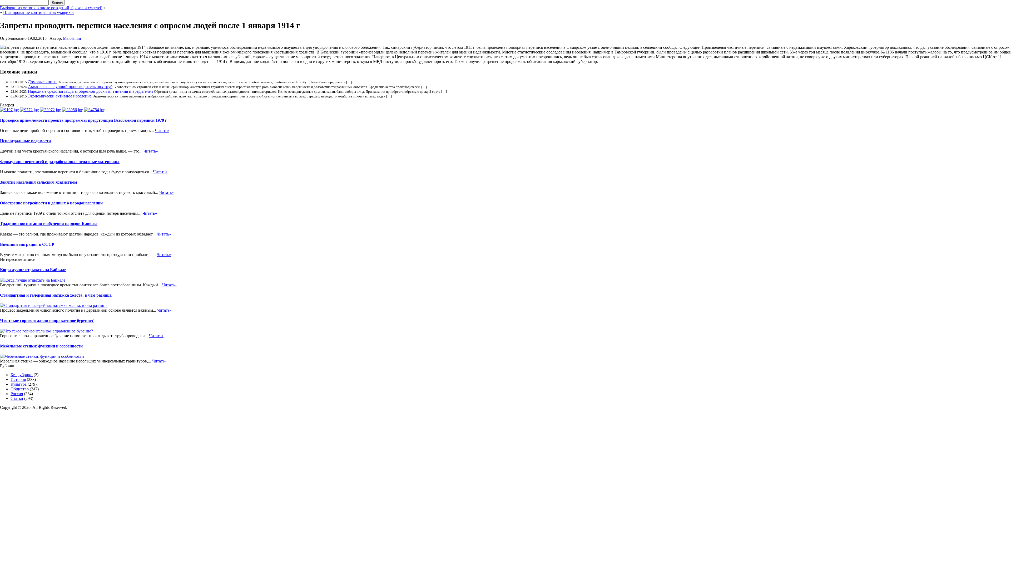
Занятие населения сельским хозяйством (38, 182)
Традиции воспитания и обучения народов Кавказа (48, 223)
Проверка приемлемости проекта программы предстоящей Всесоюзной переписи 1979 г (83, 120)
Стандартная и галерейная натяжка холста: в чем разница (56, 295)
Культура (19, 384)
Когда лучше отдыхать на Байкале (33, 269)
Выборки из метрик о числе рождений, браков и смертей (51, 8)
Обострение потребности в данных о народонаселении (51, 203)
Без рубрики (22, 374)
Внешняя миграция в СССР (27, 244)
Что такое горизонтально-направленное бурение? (47, 320)
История (18, 379)
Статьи (17, 398)
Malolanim (72, 38)
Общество (20, 389)
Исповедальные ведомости (25, 141)
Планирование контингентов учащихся (38, 12)
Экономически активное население (60, 96)
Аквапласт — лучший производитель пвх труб (70, 86)
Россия (17, 393)
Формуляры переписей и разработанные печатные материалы (60, 161)
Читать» (162, 130)
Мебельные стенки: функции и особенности (41, 346)
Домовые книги (42, 82)
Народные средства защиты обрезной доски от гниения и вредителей (90, 91)
